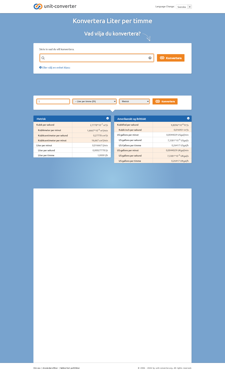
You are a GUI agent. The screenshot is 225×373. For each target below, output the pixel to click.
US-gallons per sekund (130, 139)
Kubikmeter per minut (49, 130)
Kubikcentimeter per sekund (53, 135)
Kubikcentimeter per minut (52, 140)
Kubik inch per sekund (130, 129)
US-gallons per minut (128, 134)
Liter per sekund (46, 150)
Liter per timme (46, 155)
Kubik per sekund (45, 124)
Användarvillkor (50, 368)
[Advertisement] (113, 84)
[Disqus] (112, 236)
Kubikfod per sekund (127, 124)
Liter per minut (44, 145)
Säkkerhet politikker (70, 368)
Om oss (36, 368)
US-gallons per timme (130, 160)
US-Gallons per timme (130, 145)
